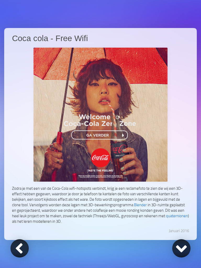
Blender (140, 204)
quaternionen (177, 215)
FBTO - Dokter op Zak (181, 248)
